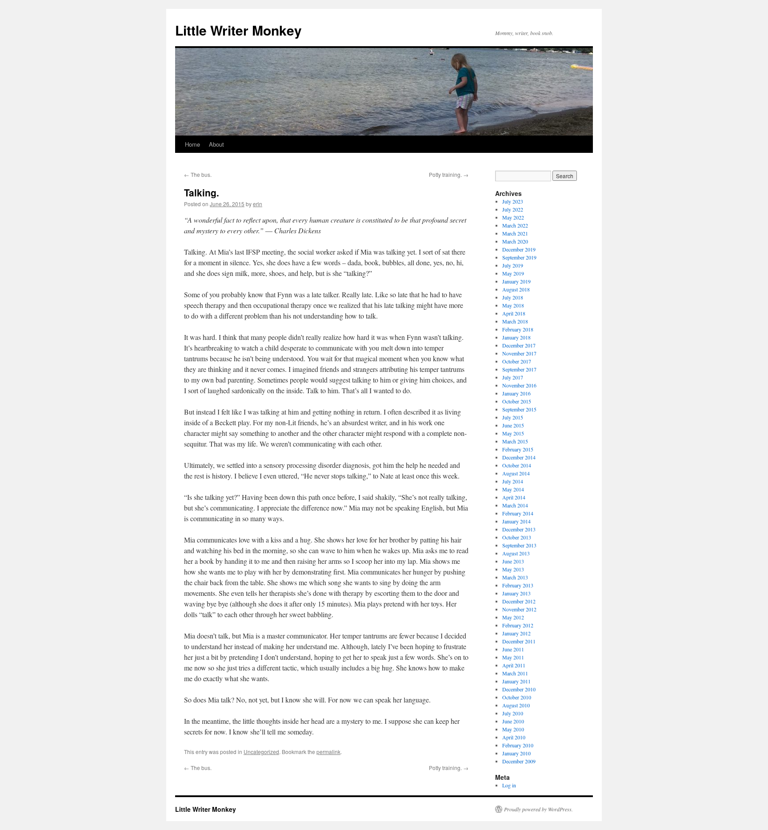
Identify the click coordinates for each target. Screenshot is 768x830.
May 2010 (513, 729)
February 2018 (517, 329)
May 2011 (513, 657)
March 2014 (515, 505)
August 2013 (516, 553)
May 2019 (513, 273)
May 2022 (513, 217)
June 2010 (513, 721)
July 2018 (512, 297)
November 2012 (519, 609)
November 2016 (519, 385)
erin (257, 204)
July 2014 (512, 481)
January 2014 (516, 521)
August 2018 (516, 289)
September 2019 (519, 257)
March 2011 (515, 673)
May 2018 (513, 305)
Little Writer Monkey (238, 30)
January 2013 (516, 593)
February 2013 (517, 585)
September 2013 (519, 545)
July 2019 (512, 265)
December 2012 (519, 601)
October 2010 (516, 697)
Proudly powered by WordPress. (538, 809)
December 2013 (519, 529)
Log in (509, 785)
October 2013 (516, 537)
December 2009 (519, 761)
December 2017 (519, 345)
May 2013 (513, 569)
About (216, 144)
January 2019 (516, 281)
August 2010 (516, 705)
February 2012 (517, 625)
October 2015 (516, 401)
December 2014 (519, 457)
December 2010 (519, 689)
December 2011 (519, 641)
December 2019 (519, 249)
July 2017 (512, 377)
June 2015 (513, 425)
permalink (328, 751)
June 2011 (513, 649)
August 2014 (516, 473)
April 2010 (513, 737)
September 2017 (519, 369)
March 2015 (515, 441)
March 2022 (515, 225)
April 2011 (513, 665)
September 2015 (519, 409)
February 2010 (517, 745)
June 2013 (513, 561)
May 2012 (513, 617)
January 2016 (516, 393)
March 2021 (515, 233)
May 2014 (513, 489)
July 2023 (512, 201)
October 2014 (516, 465)
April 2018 (513, 313)
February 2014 (517, 513)
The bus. (198, 174)
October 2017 (516, 361)
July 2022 (512, 209)
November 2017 (519, 353)
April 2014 (513, 497)
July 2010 (512, 713)
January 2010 (516, 753)
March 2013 (515, 577)
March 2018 (515, 321)
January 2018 (516, 337)
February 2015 (517, 449)
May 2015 (513, 433)
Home (192, 144)
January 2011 (516, 681)
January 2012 (516, 633)
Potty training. (448, 174)
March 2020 (515, 241)
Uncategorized (261, 751)
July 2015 (512, 417)
